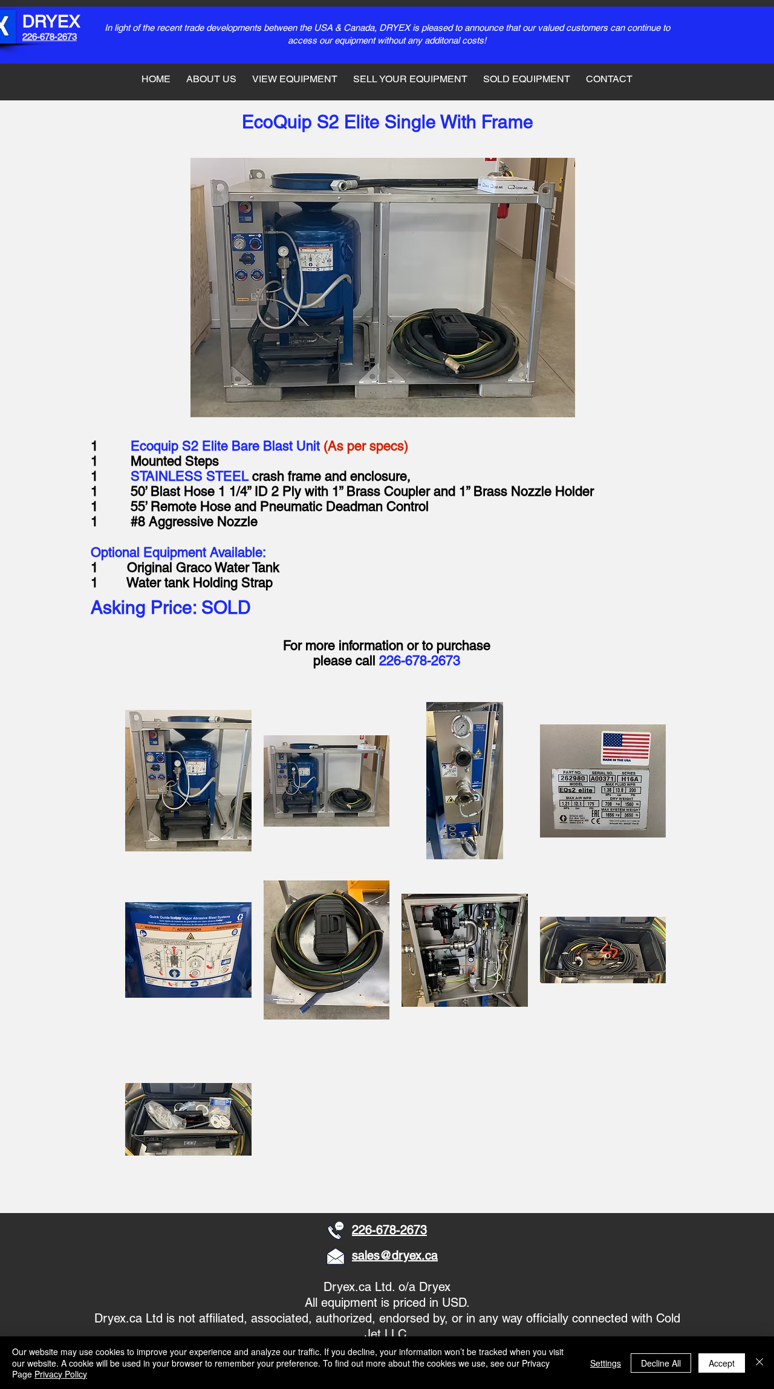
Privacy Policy (60, 1374)
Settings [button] (605, 1363)
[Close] (759, 1362)
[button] (188, 780)
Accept (722, 1363)
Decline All (661, 1363)
